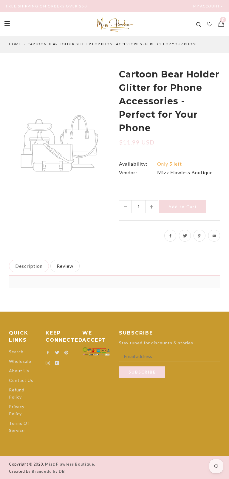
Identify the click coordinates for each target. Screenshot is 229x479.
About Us (19, 370)
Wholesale (20, 361)
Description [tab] (29, 266)
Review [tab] (65, 266)
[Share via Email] (214, 236)
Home (15, 44)
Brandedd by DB (48, 471)
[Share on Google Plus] (199, 236)
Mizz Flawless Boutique (185, 172)
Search (16, 351)
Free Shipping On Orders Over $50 (46, 6)
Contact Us (21, 380)
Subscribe (142, 372)
